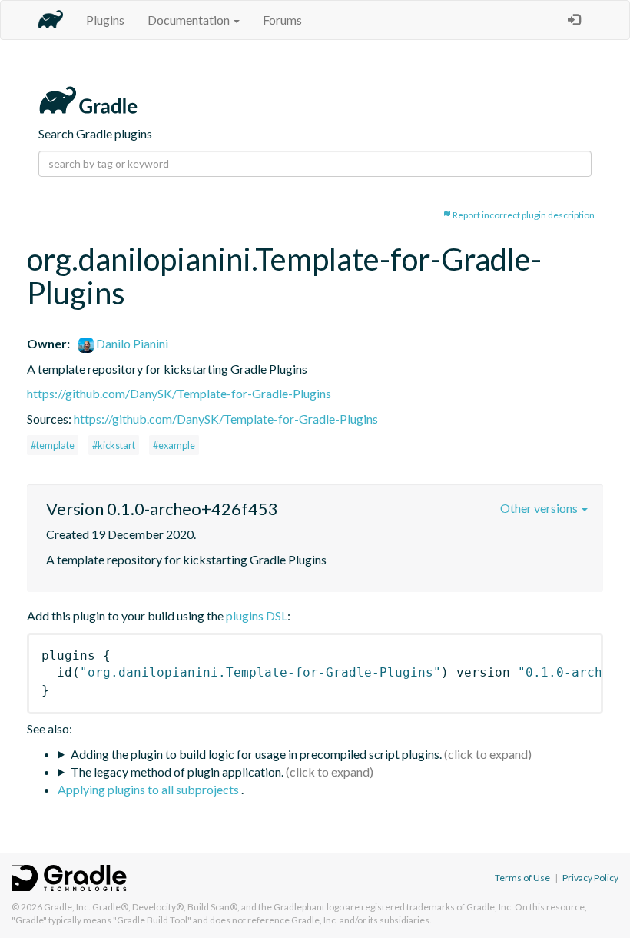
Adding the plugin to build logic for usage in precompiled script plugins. (256, 754)
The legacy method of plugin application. (177, 771)
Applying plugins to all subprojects (149, 789)
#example (174, 445)
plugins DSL (256, 615)
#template (53, 445)
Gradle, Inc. (67, 907)
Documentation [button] (190, 19)
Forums (282, 19)
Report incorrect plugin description (523, 215)
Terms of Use (522, 877)
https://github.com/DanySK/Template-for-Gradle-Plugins (179, 393)
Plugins (105, 19)
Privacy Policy (590, 877)
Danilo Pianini (131, 343)
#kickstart (113, 445)
